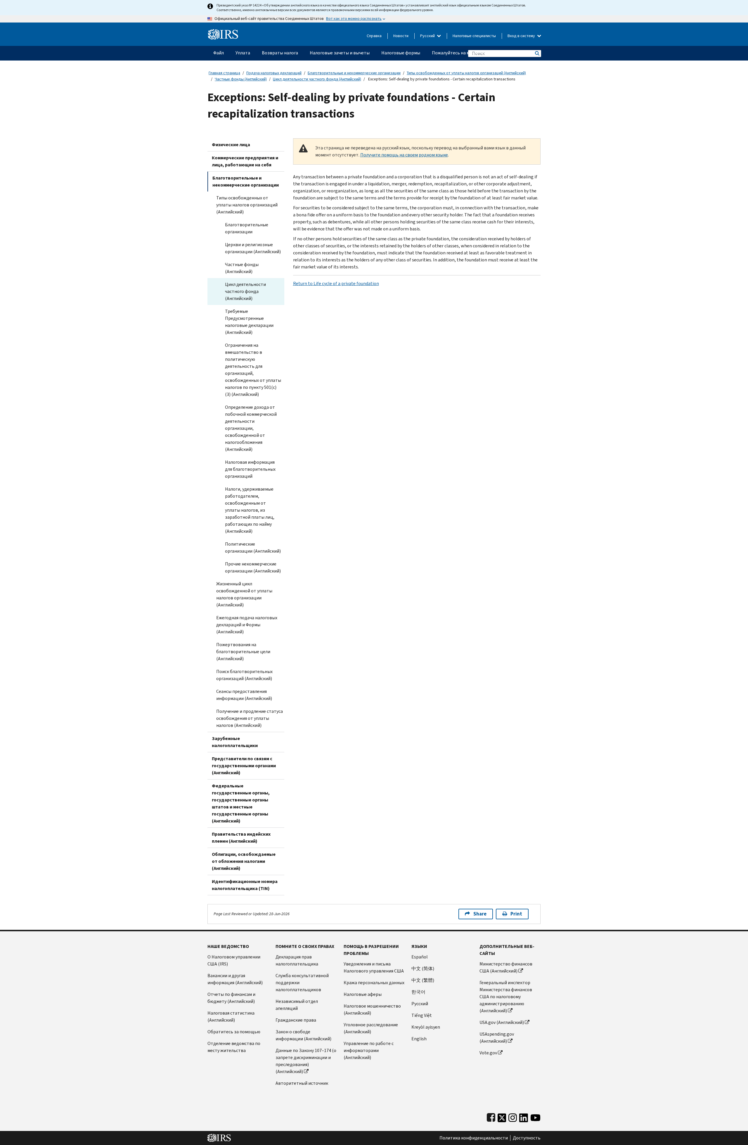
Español (419, 957)
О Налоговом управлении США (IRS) (233, 960)
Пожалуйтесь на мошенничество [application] (466, 53)
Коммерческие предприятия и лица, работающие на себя (245, 161)
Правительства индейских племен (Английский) (241, 837)
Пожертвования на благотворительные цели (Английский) (243, 652)
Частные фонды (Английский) (241, 79)
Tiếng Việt (421, 1015)
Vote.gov (488, 1053)
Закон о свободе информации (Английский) (303, 1035)
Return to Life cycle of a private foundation (336, 283)
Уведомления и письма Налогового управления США (374, 967)
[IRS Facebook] (491, 1116)
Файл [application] (218, 53)
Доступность (527, 1138)
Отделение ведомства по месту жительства (233, 1046)
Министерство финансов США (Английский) (505, 967)
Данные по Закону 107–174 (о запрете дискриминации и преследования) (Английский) (306, 1061)
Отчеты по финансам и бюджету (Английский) (231, 997)
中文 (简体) (422, 968)
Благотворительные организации (246, 228)
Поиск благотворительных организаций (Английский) (244, 675)
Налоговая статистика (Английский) (230, 1016)
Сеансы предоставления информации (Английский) (244, 694)
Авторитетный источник (302, 1083)
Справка (374, 36)
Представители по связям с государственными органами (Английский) (244, 766)
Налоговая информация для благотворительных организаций (250, 469)
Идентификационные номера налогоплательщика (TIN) (245, 884)
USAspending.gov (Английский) (496, 1037)
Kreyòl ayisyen (425, 1027)
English (419, 1039)
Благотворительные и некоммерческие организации (354, 73)
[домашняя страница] (223, 32)
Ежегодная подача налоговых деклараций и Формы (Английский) (246, 625)
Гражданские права (296, 1020)
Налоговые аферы (363, 994)
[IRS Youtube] (535, 1116)
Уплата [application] (243, 53)
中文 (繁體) (422, 980)
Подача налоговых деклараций (274, 73)
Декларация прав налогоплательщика (297, 960)
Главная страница (224, 73)
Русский (428, 36)
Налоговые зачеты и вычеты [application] (340, 53)
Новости (400, 36)
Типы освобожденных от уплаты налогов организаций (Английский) (466, 73)
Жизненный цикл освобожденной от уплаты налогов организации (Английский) (244, 594)
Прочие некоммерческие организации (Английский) (253, 567)
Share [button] (479, 914)
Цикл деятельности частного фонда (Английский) (317, 79)
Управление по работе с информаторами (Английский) (369, 1050)
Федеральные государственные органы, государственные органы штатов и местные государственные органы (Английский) (241, 803)
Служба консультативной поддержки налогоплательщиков (302, 982)
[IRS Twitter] (502, 1116)
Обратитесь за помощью (233, 1032)
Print (516, 914)
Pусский (419, 1004)
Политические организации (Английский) (253, 547)
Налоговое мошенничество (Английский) (372, 1009)
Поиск (537, 53)
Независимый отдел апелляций (297, 1004)
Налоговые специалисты (474, 36)
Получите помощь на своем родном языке (404, 155)
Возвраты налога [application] (280, 53)
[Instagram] (512, 1116)
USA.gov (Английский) (501, 1022)
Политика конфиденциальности (473, 1138)
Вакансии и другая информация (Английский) (235, 979)
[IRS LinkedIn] (523, 1116)
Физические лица (231, 145)
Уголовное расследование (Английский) (371, 1028)
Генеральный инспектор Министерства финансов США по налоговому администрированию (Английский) (505, 997)
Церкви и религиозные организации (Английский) (253, 248)
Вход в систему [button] (522, 36)
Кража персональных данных (374, 983)
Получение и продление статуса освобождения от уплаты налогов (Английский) (249, 718)
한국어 (418, 992)
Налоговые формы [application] (400, 53)
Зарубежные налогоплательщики (235, 742)
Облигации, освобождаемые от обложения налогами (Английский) (244, 861)
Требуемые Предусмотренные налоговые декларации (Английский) (249, 321)
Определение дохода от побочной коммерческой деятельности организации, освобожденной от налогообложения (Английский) (251, 428)
